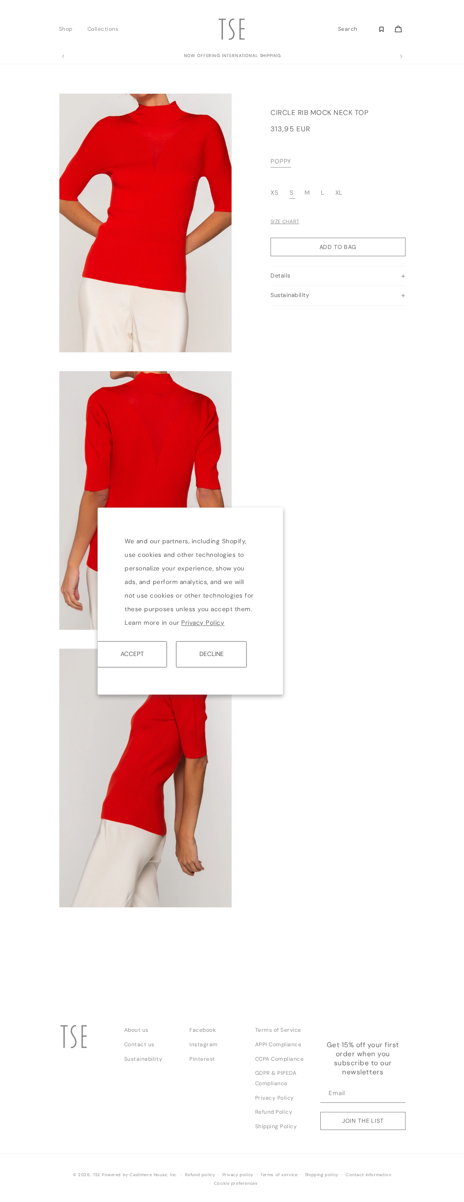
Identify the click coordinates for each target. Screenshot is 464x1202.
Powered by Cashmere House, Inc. (139, 1175)
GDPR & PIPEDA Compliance (276, 1078)
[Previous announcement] (63, 56)
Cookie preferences (236, 1183)
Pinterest (202, 1059)
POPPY (281, 161)
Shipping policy (321, 1175)
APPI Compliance (278, 1044)
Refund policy (200, 1175)
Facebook (202, 1030)
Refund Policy (274, 1112)
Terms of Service (278, 1030)
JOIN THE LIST (363, 1121)
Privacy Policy (202, 623)
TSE (97, 1175)
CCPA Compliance (279, 1059)
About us (136, 1030)
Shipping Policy (276, 1126)
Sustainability (143, 1059)
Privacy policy (237, 1175)
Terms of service (279, 1175)
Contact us (139, 1044)
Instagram (203, 1044)
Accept (132, 654)
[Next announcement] (401, 56)
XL (339, 192)
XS (275, 192)
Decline (211, 654)
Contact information (368, 1175)
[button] (68, 29)
